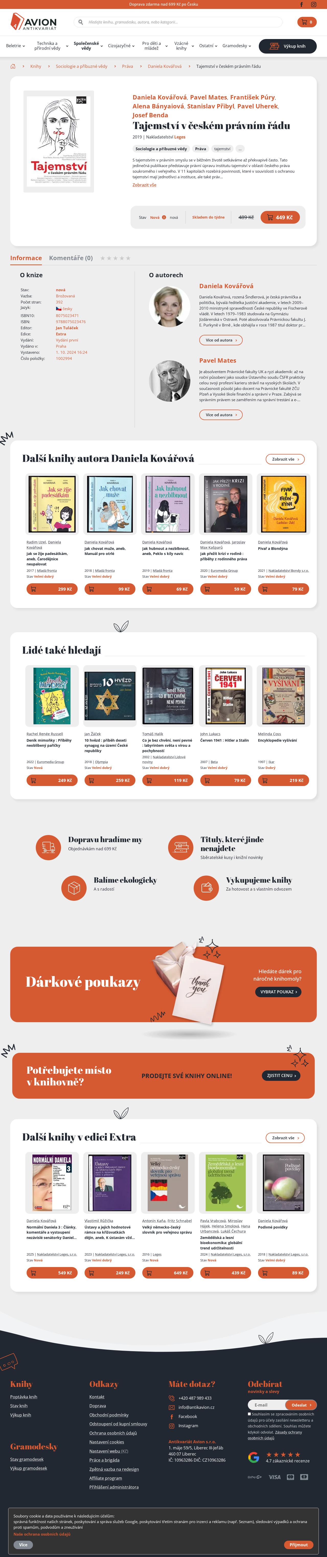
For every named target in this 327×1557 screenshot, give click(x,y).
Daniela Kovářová (165, 66)
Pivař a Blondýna (273, 548)
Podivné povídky (273, 1227)
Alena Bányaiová (158, 106)
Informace (26, 258)
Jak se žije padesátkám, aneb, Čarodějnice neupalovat (47, 558)
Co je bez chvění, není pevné (167, 745)
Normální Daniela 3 (51, 1232)
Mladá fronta (47, 570)
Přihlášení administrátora (114, 1487)
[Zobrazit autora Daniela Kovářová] (169, 306)
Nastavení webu (108, 1451)
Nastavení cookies (106, 1442)
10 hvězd (106, 745)
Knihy (35, 66)
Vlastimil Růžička (99, 1220)
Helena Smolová (225, 1226)
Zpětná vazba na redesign (114, 1469)
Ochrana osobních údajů (113, 1433)
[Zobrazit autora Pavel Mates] (169, 381)
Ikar (271, 761)
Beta (214, 761)
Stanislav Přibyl (210, 106)
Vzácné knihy (181, 46)
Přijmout (299, 1545)
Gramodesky (235, 45)
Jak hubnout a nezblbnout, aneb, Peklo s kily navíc (166, 551)
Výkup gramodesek (28, 1468)
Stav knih (19, 1406)
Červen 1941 (224, 740)
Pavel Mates (208, 97)
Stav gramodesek (26, 1459)
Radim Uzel (36, 542)
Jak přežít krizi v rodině (223, 556)
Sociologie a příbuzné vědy (81, 66)
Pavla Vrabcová (213, 1220)
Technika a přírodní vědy (47, 46)
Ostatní (206, 45)
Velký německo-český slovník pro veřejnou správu (167, 1230)
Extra (61, 333)
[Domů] (13, 66)
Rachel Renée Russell (45, 733)
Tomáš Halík (152, 733)
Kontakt (96, 1397)
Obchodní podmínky (109, 1415)
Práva (127, 66)
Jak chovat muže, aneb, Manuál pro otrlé (105, 551)
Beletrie (13, 45)
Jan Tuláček (67, 327)
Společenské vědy (86, 46)
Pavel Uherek (257, 106)
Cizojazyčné (119, 45)
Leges (179, 137)
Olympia (101, 761)
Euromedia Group (224, 570)
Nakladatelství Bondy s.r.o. (288, 570)
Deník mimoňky (49, 743)
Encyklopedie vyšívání (277, 740)
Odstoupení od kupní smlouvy (118, 1424)
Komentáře (71, 258)
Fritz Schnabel (180, 1220)
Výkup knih (20, 1415)
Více (23, 1545)
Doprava (97, 1406)
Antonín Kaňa (154, 1220)
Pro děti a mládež (151, 46)
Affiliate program (105, 1478)
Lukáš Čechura (233, 1231)
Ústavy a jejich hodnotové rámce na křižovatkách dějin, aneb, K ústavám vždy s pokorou (109, 1232)
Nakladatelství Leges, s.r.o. (57, 1254)
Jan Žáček (93, 733)
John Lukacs (210, 733)
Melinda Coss (269, 733)
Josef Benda (150, 115)
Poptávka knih (23, 1397)
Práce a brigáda (104, 1460)
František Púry (252, 97)
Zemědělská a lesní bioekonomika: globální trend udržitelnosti (221, 1242)
